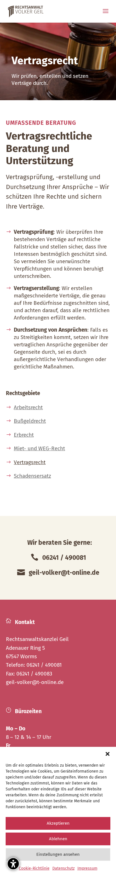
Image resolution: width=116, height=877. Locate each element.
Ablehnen (58, 838)
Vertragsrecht (30, 462)
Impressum (87, 868)
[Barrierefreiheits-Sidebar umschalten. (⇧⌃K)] (13, 863)
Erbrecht (24, 435)
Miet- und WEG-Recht (39, 448)
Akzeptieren (58, 823)
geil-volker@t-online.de (35, 682)
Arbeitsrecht (28, 407)
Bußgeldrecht (30, 421)
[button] (107, 754)
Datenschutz (63, 868)
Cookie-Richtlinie (34, 868)
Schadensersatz (32, 476)
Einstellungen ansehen (58, 854)
